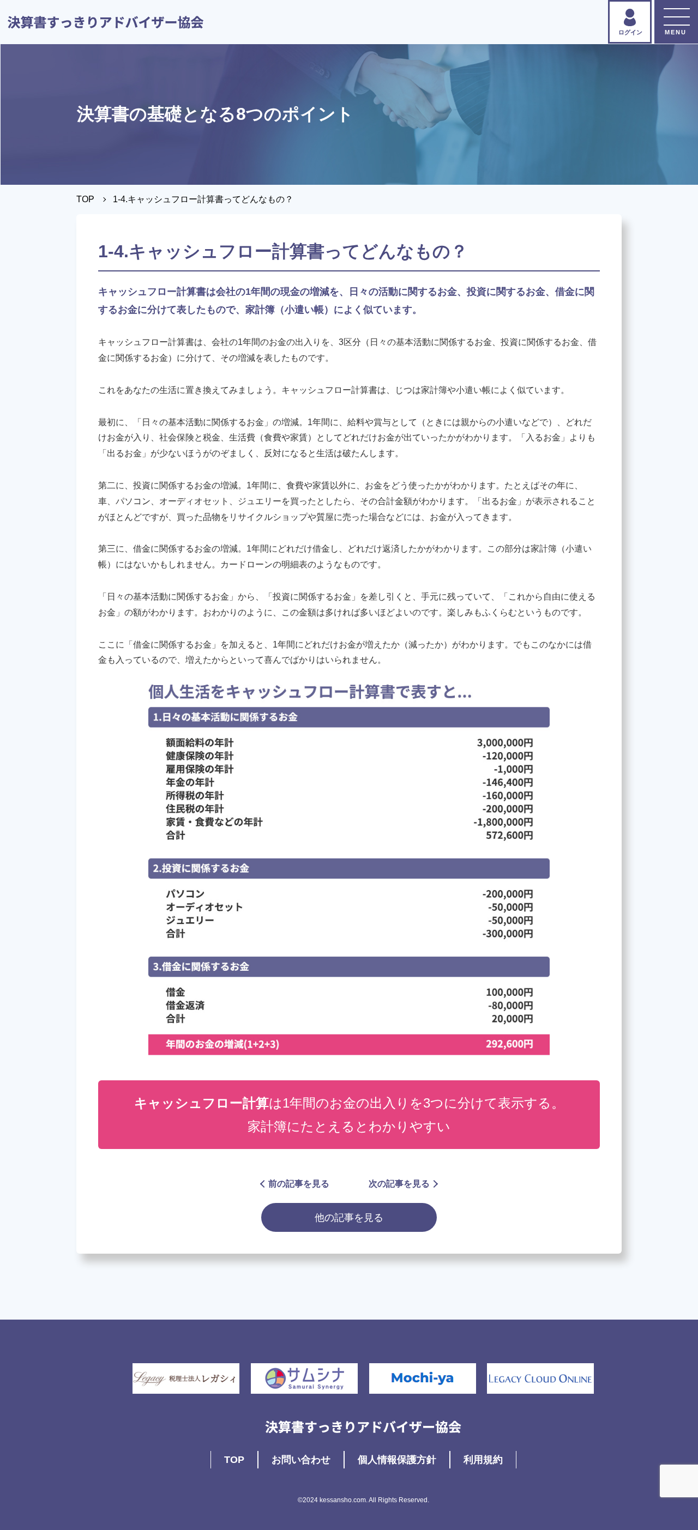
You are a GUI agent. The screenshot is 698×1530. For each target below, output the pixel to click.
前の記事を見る (298, 1183)
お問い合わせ (301, 1459)
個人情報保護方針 (397, 1459)
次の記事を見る (399, 1183)
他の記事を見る (349, 1217)
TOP (85, 199)
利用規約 (483, 1459)
